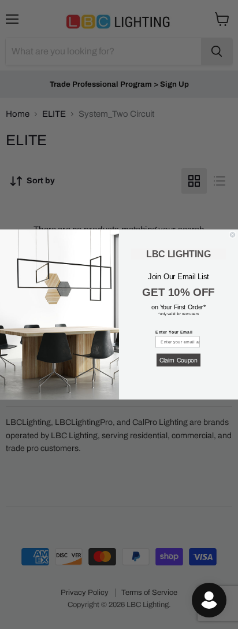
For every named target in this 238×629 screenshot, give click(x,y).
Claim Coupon (178, 360)
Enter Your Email (173, 332)
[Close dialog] (232, 235)
